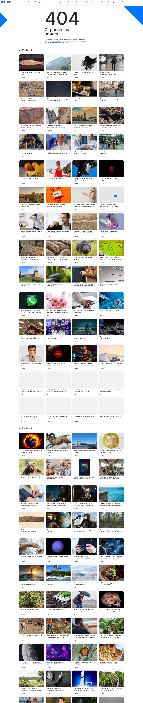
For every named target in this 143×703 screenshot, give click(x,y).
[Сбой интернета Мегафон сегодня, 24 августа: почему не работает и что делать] (84, 656)
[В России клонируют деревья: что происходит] (111, 683)
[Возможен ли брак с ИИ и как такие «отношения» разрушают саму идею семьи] (31, 463)
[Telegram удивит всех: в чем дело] (31, 656)
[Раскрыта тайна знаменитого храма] (31, 278)
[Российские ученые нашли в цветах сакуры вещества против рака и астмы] (58, 304)
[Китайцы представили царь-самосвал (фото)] (84, 630)
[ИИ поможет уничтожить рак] (111, 304)
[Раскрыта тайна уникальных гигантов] (84, 252)
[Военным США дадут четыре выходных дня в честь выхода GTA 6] (84, 357)
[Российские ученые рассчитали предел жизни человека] (31, 683)
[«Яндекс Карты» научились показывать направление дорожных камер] (58, 463)
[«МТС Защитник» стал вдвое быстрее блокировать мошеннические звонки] (84, 463)
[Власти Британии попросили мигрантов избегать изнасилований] (84, 119)
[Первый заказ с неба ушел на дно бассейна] (58, 683)
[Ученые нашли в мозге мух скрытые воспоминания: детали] (31, 384)
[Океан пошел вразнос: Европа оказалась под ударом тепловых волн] (111, 603)
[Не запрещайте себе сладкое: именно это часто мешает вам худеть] (58, 384)
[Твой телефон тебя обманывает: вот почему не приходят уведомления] (111, 410)
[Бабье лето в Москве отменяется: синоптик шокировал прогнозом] (111, 66)
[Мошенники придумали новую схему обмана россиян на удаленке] (58, 603)
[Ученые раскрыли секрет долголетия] (58, 577)
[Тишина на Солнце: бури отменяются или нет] (58, 437)
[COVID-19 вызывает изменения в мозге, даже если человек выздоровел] (31, 490)
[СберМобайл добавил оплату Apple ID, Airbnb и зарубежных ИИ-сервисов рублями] (111, 437)
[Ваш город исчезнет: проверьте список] (58, 630)
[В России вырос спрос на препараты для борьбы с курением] (31, 410)
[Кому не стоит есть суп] (84, 490)
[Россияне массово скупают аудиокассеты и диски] (58, 199)
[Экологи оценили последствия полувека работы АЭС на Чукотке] (111, 630)
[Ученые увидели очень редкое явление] (58, 490)
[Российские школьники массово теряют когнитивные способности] (84, 331)
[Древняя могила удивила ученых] (31, 577)
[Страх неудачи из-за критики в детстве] (31, 357)
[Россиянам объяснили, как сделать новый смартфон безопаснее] (84, 384)
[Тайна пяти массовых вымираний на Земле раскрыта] (31, 550)
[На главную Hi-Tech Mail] (7, 2)
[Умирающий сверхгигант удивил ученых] (84, 550)
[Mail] (2, 2)
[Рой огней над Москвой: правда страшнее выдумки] (58, 93)
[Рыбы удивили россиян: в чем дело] (31, 66)
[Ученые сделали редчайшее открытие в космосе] (58, 357)
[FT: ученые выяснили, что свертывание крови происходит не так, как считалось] (58, 146)
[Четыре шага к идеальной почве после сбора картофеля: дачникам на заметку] (111, 119)
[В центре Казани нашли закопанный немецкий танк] (58, 119)
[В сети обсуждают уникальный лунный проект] (111, 331)
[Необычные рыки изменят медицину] (58, 278)
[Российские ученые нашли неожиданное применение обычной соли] (111, 225)
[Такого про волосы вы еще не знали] (84, 66)
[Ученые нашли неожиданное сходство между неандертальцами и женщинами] (31, 146)
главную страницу (62, 42)
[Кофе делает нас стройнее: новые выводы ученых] (58, 225)
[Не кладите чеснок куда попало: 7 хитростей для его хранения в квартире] (58, 516)
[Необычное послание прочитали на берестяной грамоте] (31, 630)
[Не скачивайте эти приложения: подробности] (84, 304)
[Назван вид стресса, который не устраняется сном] (31, 225)
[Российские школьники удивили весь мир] (111, 146)
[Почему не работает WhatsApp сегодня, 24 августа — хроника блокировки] (31, 304)
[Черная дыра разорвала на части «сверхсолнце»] (111, 463)
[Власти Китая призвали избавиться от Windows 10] (111, 199)
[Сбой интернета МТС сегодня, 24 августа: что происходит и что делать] (84, 278)
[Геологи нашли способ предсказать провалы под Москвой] (31, 252)
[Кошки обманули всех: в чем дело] (84, 93)
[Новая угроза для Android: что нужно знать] (111, 516)
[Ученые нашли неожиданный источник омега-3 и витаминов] (111, 252)
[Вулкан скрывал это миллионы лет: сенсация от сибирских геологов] (58, 66)
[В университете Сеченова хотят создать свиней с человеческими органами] (58, 252)
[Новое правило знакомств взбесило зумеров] (58, 172)
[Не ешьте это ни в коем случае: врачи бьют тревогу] (111, 550)
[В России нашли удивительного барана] (58, 550)
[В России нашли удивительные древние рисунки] (31, 119)
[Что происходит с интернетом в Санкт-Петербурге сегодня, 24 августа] (84, 199)
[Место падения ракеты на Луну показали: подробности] (84, 437)
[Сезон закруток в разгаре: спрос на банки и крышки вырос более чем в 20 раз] (84, 516)
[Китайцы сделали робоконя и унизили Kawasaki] (58, 331)
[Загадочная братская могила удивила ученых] (31, 199)
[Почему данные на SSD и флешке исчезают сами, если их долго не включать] (111, 357)
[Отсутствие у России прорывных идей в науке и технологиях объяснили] (111, 656)
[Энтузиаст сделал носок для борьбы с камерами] (84, 172)
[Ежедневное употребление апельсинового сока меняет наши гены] (31, 172)
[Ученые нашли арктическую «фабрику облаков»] (31, 516)
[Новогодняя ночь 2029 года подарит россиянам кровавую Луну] (111, 172)
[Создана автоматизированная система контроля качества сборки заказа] (31, 331)
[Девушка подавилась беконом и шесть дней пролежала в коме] (31, 437)
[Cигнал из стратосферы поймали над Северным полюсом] (84, 683)
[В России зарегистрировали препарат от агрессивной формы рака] (111, 490)
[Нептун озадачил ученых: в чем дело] (58, 656)
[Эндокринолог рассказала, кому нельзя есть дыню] (111, 384)
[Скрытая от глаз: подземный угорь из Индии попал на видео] (84, 225)
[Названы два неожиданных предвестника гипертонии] (31, 603)
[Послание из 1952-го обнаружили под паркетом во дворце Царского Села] (31, 93)
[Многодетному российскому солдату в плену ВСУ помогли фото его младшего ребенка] (111, 577)
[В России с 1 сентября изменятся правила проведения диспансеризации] (84, 146)
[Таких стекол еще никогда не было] (111, 278)
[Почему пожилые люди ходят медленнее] (111, 93)
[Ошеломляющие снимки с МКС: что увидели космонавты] (84, 577)
